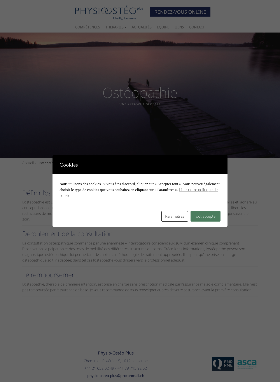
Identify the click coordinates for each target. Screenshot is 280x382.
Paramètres (174, 216)
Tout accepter (205, 216)
